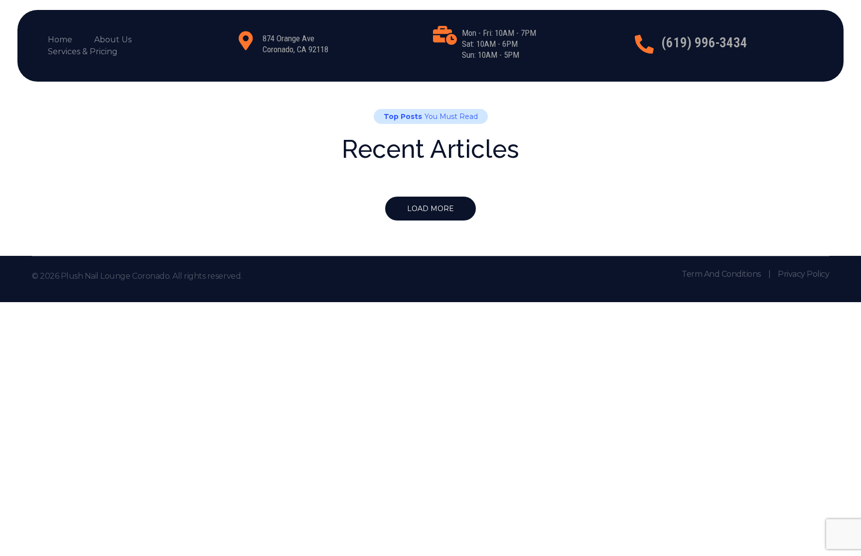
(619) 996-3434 (704, 43)
